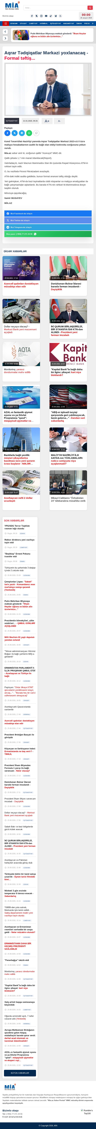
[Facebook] (32, 16)
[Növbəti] (5, 38)
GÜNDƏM (13, 23)
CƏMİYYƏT (33, 23)
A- (59, 121)
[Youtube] (46, 16)
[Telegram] (56, 16)
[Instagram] (41, 16)
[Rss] (60, 16)
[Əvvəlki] (5, 31)
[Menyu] (5, 23)
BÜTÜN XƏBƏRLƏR (20, 1073)
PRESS (87, 23)
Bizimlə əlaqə (7, 16)
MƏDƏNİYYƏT (68, 23)
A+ (47, 121)
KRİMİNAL (44, 23)
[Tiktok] (51, 16)
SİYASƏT (23, 23)
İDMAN (79, 23)
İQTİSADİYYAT (55, 23)
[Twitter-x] (36, 16)
